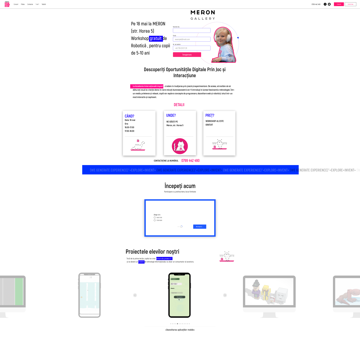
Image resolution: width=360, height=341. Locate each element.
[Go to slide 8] (182, 323)
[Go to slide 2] (172, 323)
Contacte (30, 4)
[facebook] (325, 4)
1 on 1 (37, 4)
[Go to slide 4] (175, 323)
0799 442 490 (316, 4)
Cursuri (16, 4)
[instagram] (329, 4)
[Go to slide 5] (177, 323)
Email (174, 35)
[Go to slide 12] (189, 323)
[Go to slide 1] (170, 323)
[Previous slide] (135, 295)
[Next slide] (225, 295)
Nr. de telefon (176, 44)
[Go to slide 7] (180, 323)
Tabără (44, 4)
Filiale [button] (23, 4)
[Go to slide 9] (184, 323)
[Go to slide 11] (187, 323)
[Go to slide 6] (179, 323)
